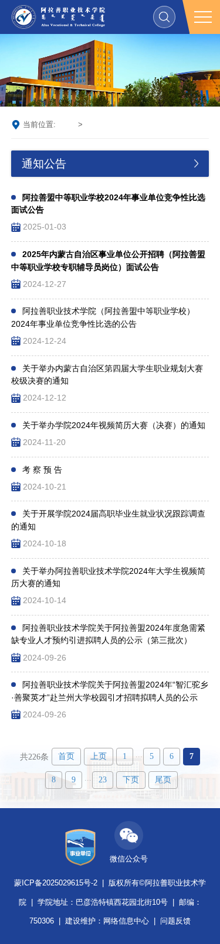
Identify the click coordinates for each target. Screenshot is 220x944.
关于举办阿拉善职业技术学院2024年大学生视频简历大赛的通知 (108, 577)
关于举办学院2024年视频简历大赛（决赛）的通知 (113, 425)
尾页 (163, 779)
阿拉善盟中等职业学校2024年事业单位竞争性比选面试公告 (108, 204)
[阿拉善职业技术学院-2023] (58, 17)
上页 (98, 756)
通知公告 (102, 125)
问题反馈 (175, 921)
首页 (65, 125)
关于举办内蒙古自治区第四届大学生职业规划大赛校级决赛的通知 (107, 375)
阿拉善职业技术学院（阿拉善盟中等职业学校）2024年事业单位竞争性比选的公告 (103, 317)
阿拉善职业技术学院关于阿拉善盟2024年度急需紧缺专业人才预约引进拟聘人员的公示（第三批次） (108, 634)
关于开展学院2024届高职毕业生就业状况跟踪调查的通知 (108, 520)
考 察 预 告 (42, 469)
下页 (131, 779)
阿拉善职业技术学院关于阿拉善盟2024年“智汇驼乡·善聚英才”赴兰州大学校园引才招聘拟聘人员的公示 (109, 691)
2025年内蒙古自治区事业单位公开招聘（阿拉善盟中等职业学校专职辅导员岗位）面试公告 (108, 260)
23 (103, 779)
